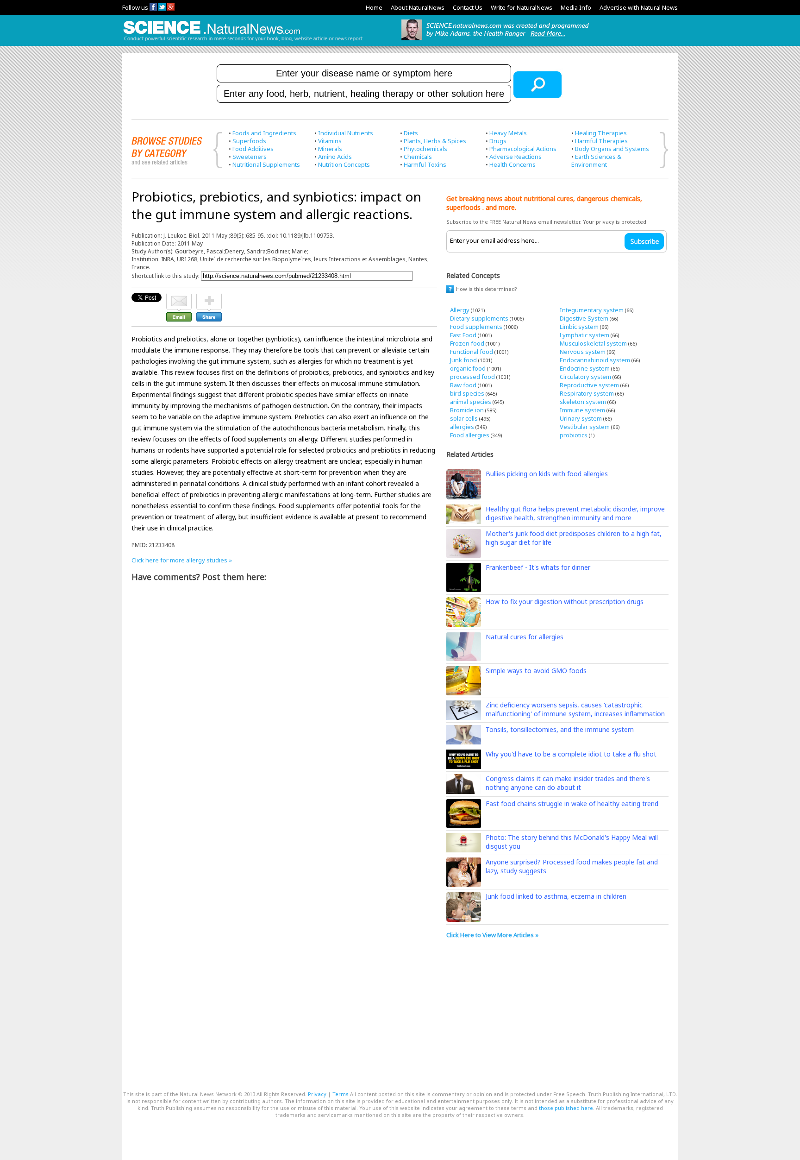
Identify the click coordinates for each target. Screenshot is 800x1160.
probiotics (574, 435)
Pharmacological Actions (522, 149)
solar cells (464, 418)
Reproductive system (589, 385)
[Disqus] (284, 705)
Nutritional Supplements (266, 164)
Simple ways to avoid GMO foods (536, 670)
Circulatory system (585, 376)
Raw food (463, 385)
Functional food (471, 351)
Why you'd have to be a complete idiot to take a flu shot (571, 754)
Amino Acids (335, 156)
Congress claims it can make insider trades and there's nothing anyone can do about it (568, 783)
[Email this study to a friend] (179, 297)
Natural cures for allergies (524, 636)
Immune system (582, 410)
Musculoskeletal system (593, 343)
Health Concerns (512, 164)
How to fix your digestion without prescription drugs (565, 601)
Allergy (459, 310)
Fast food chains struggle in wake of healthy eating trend (572, 803)
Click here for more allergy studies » (181, 560)
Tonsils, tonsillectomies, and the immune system (560, 729)
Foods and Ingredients (264, 133)
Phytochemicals (425, 149)
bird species (467, 393)
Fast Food (463, 335)
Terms (340, 1094)
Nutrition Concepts (344, 164)
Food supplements (476, 326)
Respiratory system (587, 393)
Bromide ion (467, 410)
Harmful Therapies (601, 141)
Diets (411, 133)
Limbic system (579, 326)
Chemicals (418, 156)
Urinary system (581, 418)
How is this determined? (486, 288)
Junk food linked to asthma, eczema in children (556, 896)
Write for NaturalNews (521, 7)
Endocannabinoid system (595, 360)
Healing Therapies (601, 133)
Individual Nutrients (345, 133)
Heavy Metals (508, 133)
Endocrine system (585, 368)
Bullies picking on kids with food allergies (547, 473)
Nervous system (583, 351)
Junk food (463, 360)
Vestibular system (585, 426)
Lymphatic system (584, 335)
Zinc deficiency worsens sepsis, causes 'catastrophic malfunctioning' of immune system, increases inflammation (575, 709)
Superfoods (249, 141)
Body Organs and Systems (612, 149)
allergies (462, 426)
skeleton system (583, 401)
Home (374, 7)
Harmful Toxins (425, 164)
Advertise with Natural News (639, 7)
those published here (566, 1107)
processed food (472, 376)
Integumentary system (592, 310)
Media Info (576, 7)
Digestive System (584, 318)
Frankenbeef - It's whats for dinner (538, 567)
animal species (470, 401)
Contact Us (467, 7)
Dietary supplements (479, 318)
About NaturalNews (417, 7)
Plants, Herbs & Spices (435, 141)
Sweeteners (249, 156)
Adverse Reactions (515, 156)
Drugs (497, 141)
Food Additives (253, 149)
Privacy (317, 1094)
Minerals (330, 149)
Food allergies (469, 435)
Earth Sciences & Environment (596, 160)
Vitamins (330, 141)
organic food (468, 368)
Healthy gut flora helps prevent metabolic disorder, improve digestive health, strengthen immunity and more (575, 513)
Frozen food (467, 343)
